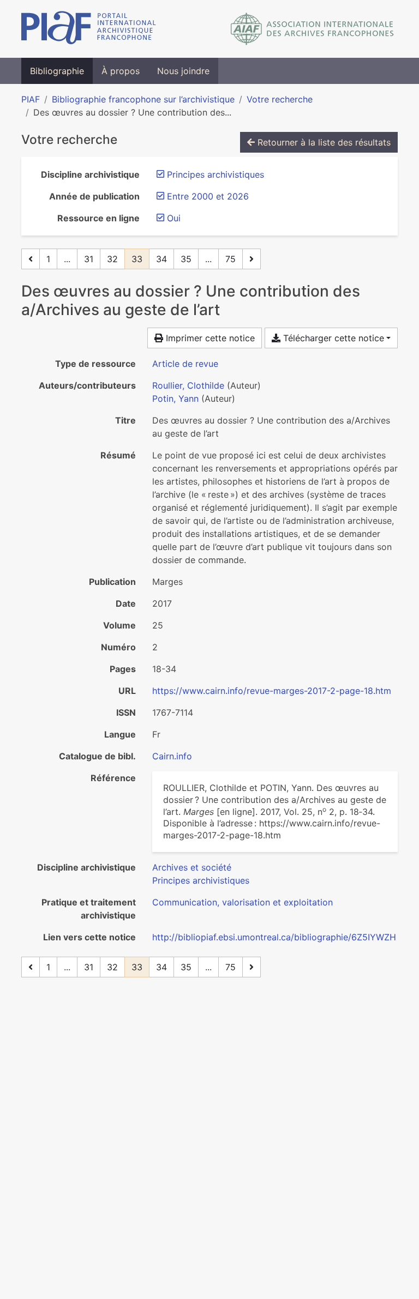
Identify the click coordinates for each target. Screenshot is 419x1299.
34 (161, 258)
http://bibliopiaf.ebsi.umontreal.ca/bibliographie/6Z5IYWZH (274, 937)
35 (186, 258)
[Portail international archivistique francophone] (88, 29)
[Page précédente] (30, 259)
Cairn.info (172, 756)
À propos (120, 70)
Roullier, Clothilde (188, 385)
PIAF (30, 99)
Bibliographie (57, 70)
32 (112, 258)
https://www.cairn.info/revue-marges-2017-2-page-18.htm (271, 690)
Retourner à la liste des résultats (323, 142)
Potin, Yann (175, 398)
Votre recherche (280, 99)
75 (230, 258)
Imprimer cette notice (209, 338)
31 (88, 258)
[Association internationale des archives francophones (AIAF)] (312, 29)
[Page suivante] (251, 259)
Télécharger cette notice (332, 338)
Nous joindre (183, 70)
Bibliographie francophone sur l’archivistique (143, 99)
